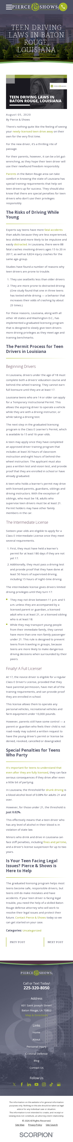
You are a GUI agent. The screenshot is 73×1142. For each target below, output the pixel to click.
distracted (20, 244)
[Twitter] (14, 1084)
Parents (11, 174)
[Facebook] (22, 1084)
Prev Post (17, 942)
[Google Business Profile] (59, 1084)
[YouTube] (36, 1084)
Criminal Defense (36, 1053)
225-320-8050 (36, 988)
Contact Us (37, 1067)
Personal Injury (36, 1046)
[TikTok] (51, 1084)
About (36, 1039)
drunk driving (54, 790)
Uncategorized (32, 930)
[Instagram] (44, 1084)
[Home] (35, 7)
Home (36, 1032)
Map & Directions (36, 1015)
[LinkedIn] (29, 1084)
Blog (36, 1060)
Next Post (55, 942)
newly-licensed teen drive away (33, 131)
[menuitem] (19, 1125)
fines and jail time (54, 842)
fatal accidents (53, 229)
